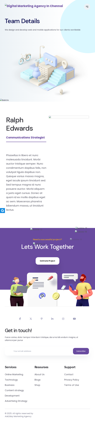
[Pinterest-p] (41, 318)
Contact (68, 374)
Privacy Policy (71, 379)
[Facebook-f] (20, 318)
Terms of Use (71, 385)
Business (9, 385)
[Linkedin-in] (52, 318)
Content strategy (14, 390)
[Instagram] (63, 318)
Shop (37, 385)
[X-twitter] (31, 318)
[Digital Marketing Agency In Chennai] (34, 6)
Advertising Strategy (16, 400)
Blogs (38, 379)
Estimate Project (47, 260)
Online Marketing (14, 374)
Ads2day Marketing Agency (18, 416)
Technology (11, 379)
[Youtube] (74, 318)
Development (12, 395)
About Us (40, 374)
